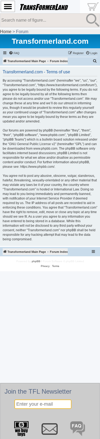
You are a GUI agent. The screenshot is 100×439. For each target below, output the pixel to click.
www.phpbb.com (45, 148)
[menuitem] (14, 53)
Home (5, 31)
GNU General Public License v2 (32, 144)
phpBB (36, 261)
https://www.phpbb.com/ (37, 167)
